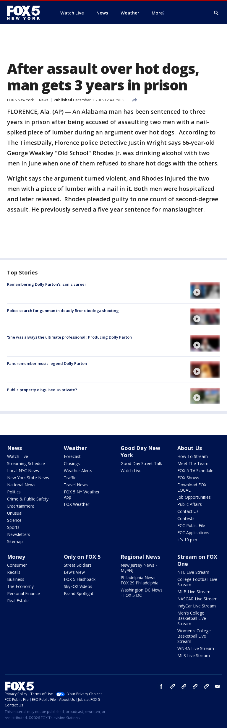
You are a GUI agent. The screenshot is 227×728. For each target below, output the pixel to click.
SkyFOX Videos (78, 586)
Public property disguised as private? (42, 389)
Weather (75, 447)
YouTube (195, 686)
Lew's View (74, 572)
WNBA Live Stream (195, 648)
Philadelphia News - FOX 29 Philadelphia (139, 580)
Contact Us (188, 511)
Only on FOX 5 (82, 556)
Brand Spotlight (78, 593)
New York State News (28, 477)
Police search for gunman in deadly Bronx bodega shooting (63, 310)
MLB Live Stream (193, 591)
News (43, 100)
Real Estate (18, 600)
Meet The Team (192, 463)
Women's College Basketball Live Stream (194, 636)
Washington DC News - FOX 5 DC (142, 592)
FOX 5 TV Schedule (195, 470)
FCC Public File (191, 525)
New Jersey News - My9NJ (139, 567)
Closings (72, 463)
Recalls (13, 572)
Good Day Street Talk (141, 463)
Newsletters (18, 534)
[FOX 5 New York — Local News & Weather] (26, 13)
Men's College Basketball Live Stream (191, 618)
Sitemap (15, 541)
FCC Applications (193, 532)
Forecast (72, 456)
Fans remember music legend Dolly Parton (47, 363)
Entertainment (20, 506)
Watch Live (17, 456)
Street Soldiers (78, 565)
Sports (13, 527)
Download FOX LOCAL (191, 487)
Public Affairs (189, 504)
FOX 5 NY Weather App (82, 494)
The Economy (20, 586)
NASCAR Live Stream (197, 599)
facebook (161, 686)
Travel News (76, 485)
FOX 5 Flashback (79, 579)
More (157, 13)
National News (21, 485)
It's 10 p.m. (187, 539)
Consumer (17, 565)
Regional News (140, 556)
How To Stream (192, 456)
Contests (185, 518)
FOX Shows (188, 477)
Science (14, 520)
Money (16, 556)
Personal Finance (23, 593)
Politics (14, 492)
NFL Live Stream (193, 572)
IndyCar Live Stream (196, 606)
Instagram (172, 686)
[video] (205, 290)
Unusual (14, 513)
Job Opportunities (194, 497)
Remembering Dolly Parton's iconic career (46, 284)
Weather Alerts (78, 470)
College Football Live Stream (197, 581)
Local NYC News (23, 470)
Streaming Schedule (26, 463)
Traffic (70, 477)
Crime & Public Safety (27, 499)
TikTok (184, 686)
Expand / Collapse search (216, 13)
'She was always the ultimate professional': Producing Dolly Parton (69, 337)
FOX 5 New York (20, 100)
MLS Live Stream (193, 655)
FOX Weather (76, 504)
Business (15, 579)
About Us (189, 447)
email (217, 686)
